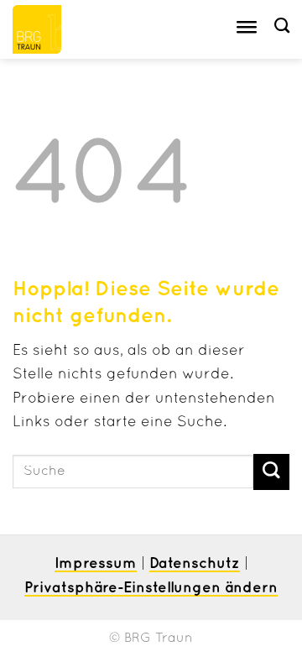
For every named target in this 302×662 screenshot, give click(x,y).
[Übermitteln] (271, 472)
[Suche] (281, 26)
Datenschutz (194, 564)
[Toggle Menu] (247, 30)
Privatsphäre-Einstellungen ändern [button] (151, 588)
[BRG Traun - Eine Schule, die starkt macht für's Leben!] (57, 29)
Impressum (96, 564)
